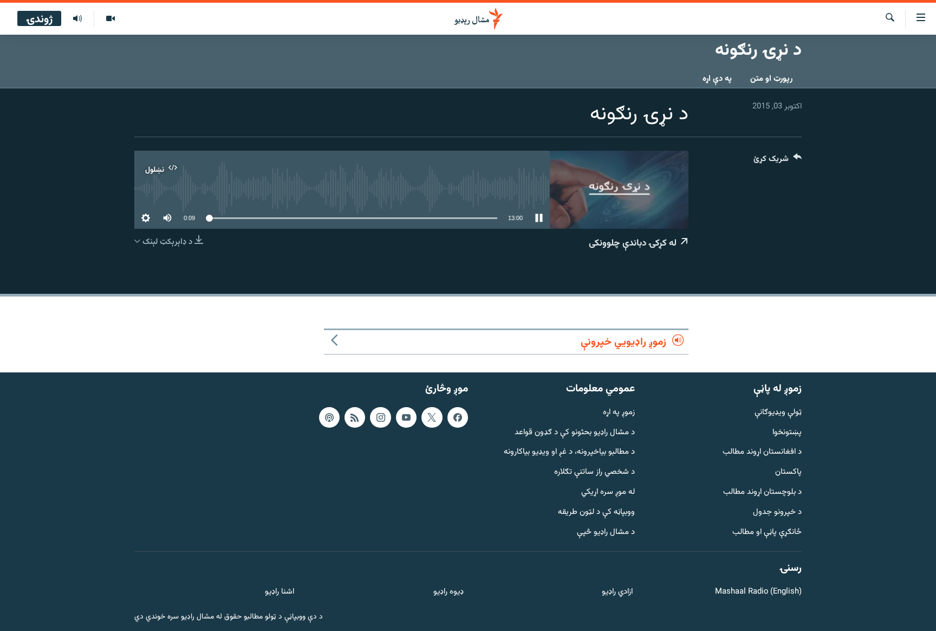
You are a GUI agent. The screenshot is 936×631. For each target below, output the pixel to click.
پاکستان (788, 472)
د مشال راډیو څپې (606, 532)
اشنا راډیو (279, 592)
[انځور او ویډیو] (110, 19)
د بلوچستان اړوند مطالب (762, 492)
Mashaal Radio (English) (758, 592)
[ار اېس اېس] (354, 417)
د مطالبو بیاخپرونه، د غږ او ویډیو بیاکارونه (569, 452)
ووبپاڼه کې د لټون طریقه (596, 512)
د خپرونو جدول (777, 512)
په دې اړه (717, 79)
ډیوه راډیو (448, 592)
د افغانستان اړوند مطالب (762, 452)
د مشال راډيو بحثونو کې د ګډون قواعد (575, 433)
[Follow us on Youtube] (406, 417)
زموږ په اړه (619, 412)
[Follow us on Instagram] (380, 417)
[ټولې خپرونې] (77, 19)
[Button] (777, 161)
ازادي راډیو (617, 592)
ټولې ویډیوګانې (778, 412)
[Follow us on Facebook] (457, 417)
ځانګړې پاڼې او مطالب (767, 532)
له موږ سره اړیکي (608, 492)
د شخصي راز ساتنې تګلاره (594, 472)
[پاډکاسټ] (329, 417)
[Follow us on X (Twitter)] (431, 417)
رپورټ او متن (771, 79)
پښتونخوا (787, 433)
